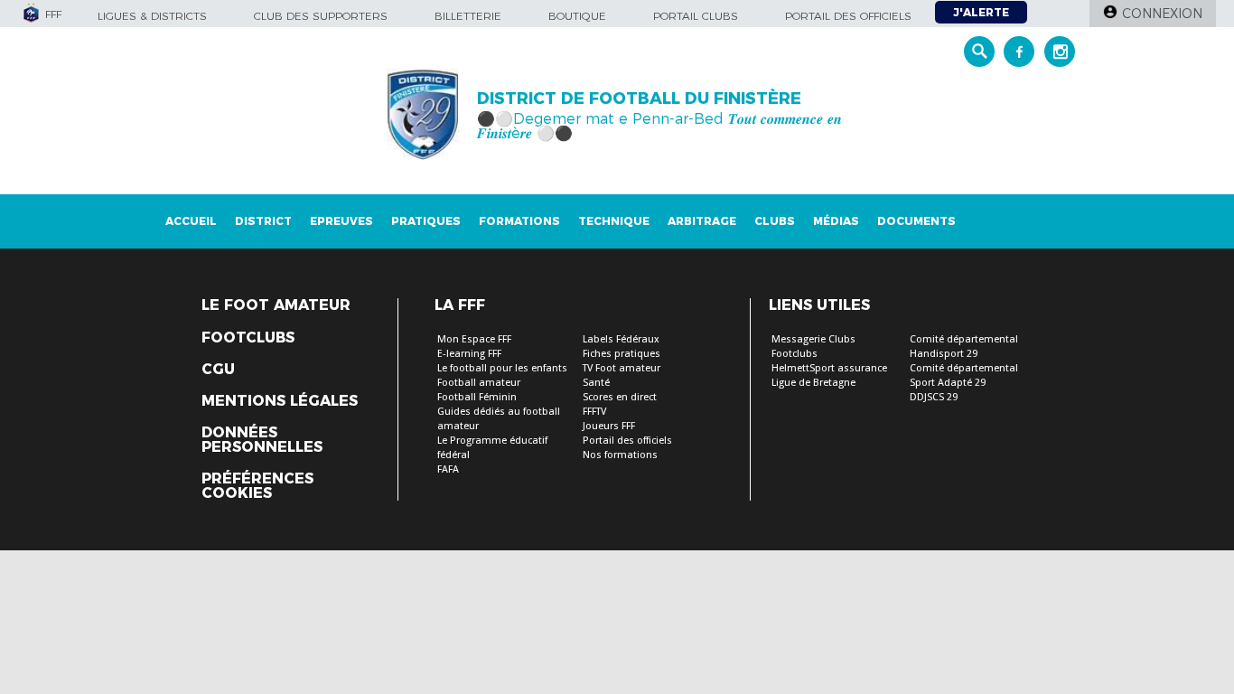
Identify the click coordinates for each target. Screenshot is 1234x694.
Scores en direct (620, 397)
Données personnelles (262, 440)
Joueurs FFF (609, 426)
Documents (916, 221)
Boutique (577, 16)
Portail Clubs (695, 16)
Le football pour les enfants (502, 368)
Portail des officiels (848, 16)
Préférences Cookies (257, 486)
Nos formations (620, 455)
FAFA (448, 469)
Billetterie (468, 16)
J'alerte (981, 12)
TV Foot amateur (621, 368)
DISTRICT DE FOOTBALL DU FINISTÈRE (639, 98)
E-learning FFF (469, 354)
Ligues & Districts (152, 16)
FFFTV (594, 411)
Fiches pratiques (621, 354)
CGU (218, 369)
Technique (614, 221)
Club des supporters (321, 16)
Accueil (191, 221)
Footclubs (247, 338)
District (263, 221)
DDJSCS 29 (934, 397)
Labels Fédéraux (621, 339)
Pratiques (426, 221)
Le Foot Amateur (276, 305)
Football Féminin (477, 397)
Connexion (1162, 13)
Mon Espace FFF (474, 339)
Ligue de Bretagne (813, 383)
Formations (519, 221)
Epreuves (341, 221)
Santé (596, 383)
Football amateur (478, 383)
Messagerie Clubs (813, 339)
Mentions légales (279, 401)
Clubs (774, 221)
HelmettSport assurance (829, 368)
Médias (836, 221)
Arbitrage (702, 221)
